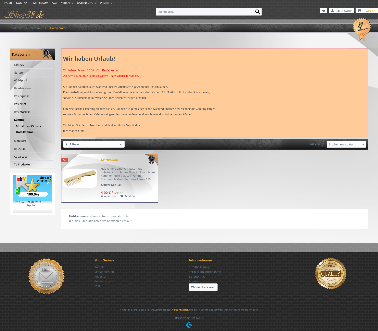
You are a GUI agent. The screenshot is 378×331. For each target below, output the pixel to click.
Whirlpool (20, 80)
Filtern (74, 144)
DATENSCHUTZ (86, 3)
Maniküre (20, 141)
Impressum (196, 281)
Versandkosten (104, 272)
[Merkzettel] (323, 10)
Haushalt (20, 149)
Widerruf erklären (203, 287)
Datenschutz (197, 276)
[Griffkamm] (80, 178)
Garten (18, 72)
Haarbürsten (22, 88)
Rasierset (20, 104)
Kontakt (99, 267)
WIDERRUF (107, 3)
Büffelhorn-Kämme (28, 126)
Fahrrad (19, 64)
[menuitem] (209, 12)
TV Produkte (22, 164)
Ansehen (110, 196)
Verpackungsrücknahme (205, 272)
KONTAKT (22, 3)
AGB (54, 3)
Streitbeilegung (199, 267)
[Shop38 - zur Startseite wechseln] (24, 12)
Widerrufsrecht (104, 281)
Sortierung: (316, 144)
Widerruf (100, 276)
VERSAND (67, 3)
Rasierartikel (22, 112)
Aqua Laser (21, 156)
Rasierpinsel (22, 96)
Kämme (19, 119)
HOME (8, 3)
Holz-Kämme (24, 132)
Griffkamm (109, 160)
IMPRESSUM (40, 3)
